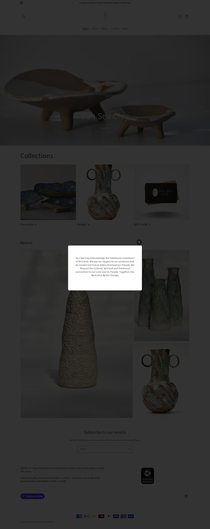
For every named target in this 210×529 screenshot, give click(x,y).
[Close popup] (139, 242)
